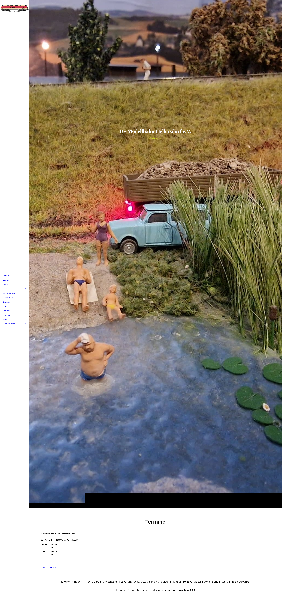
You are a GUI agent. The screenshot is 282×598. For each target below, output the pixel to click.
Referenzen (6, 302)
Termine (5, 284)
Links (4, 306)
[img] (155, 254)
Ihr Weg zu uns (8, 297)
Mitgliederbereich (9, 324)
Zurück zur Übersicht (48, 567)
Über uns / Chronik (9, 293)
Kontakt (5, 319)
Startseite (6, 276)
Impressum (6, 315)
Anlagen (5, 289)
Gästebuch (6, 311)
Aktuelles (6, 280)
